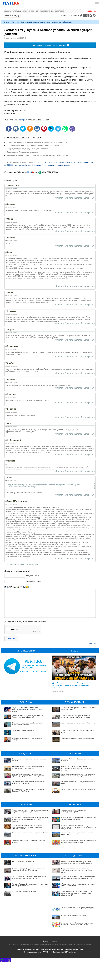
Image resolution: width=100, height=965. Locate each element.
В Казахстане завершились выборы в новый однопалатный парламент (27, 724)
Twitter (81, 15)
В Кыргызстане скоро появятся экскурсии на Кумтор (30, 833)
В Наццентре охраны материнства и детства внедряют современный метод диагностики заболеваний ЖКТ (76, 893)
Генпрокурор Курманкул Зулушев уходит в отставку (27, 149)
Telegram (94, 15)
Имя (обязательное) (33, 576)
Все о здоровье (57, 11)
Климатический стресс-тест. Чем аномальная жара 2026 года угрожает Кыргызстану (78, 841)
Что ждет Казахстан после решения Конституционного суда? (73, 811)
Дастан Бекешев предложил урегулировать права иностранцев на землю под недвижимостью (77, 775)
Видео (31, 11)
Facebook (84, 15)
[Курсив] (8, 587)
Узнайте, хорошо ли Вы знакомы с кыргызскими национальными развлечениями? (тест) (77, 924)
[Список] (24, 587)
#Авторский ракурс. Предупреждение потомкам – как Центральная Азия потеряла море (29, 869)
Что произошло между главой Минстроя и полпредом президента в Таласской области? (76, 716)
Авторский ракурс (20, 11)
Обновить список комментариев (23, 565)
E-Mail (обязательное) (33, 581)
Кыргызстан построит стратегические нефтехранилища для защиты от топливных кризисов (76, 768)
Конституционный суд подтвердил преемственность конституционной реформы (78, 818)
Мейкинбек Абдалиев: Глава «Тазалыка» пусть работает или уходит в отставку (38, 155)
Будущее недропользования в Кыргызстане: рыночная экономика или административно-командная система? (27, 827)
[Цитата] (21, 587)
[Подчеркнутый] (11, 587)
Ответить (59, 198)
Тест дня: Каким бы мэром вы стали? (73, 915)
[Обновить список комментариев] (18, 180)
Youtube (88, 15)
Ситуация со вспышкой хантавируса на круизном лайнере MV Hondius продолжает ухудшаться (77, 877)
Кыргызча (91, 11)
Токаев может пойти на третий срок (24, 730)
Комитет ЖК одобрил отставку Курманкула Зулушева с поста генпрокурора (37, 142)
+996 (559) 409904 (50, 172)
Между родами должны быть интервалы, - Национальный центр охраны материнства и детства (76, 870)
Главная (7, 22)
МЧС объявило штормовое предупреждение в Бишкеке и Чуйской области (28, 790)
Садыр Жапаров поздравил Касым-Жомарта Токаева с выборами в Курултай (27, 716)
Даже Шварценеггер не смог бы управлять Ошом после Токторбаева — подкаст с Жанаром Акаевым (73, 685)
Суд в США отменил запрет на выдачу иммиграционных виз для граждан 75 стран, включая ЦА (27, 709)
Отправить (11, 638)
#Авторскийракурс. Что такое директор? (26, 861)
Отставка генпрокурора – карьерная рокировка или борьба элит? (33, 145)
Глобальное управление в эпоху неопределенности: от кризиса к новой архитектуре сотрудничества (78, 827)
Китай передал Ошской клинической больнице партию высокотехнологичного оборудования (76, 862)
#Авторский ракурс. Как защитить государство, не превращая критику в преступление (29, 877)
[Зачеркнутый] (15, 587)
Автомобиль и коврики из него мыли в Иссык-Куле (77, 723)
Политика (15, 22)
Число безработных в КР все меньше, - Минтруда (77, 789)
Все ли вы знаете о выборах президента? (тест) (77, 908)
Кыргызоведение (42, 11)
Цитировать (89, 198)
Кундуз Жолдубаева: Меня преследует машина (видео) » (48, 165)
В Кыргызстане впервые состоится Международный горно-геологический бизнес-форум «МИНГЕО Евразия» (30, 819)
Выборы (7, 11)
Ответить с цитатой (73, 198)
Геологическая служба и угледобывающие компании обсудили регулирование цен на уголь (30, 811)
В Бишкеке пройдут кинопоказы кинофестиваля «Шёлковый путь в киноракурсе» (28, 767)
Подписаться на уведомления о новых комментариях (26, 622)
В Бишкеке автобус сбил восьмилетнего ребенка (77, 738)
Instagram (91, 15)
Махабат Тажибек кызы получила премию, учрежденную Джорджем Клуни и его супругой (28, 775)
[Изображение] (18, 587)
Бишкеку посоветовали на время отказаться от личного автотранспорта (28, 782)
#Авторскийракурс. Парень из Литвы (24, 892)
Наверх (92, 644)
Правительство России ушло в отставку (22, 152)
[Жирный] (5, 587)
